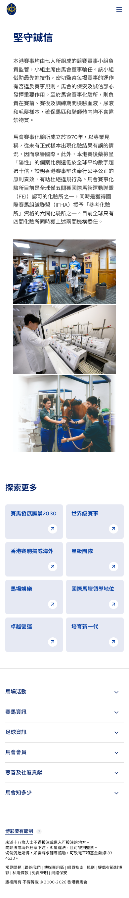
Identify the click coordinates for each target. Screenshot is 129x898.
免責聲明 (40, 873)
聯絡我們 (32, 867)
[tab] (64, 692)
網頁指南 (75, 867)
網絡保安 (59, 873)
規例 (91, 867)
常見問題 (13, 867)
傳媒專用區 (54, 867)
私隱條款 (21, 873)
